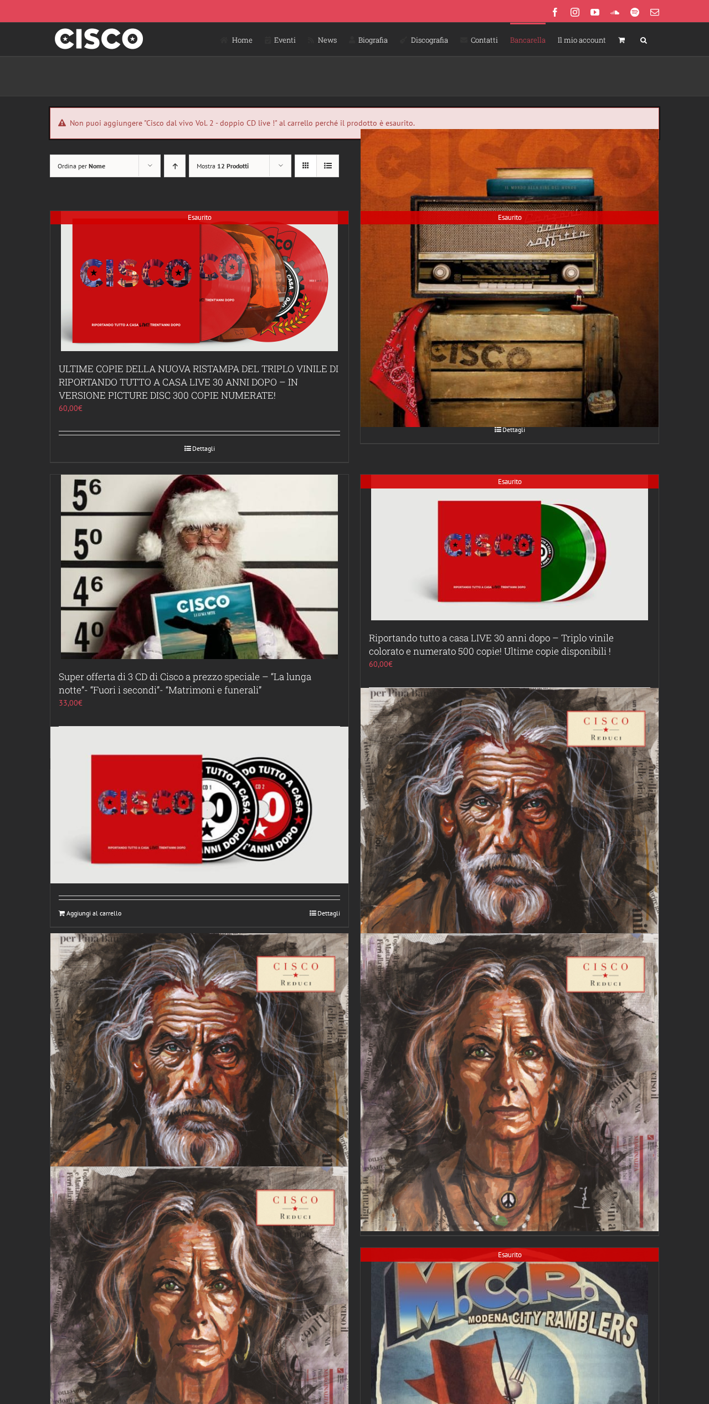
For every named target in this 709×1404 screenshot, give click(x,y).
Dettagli (203, 448)
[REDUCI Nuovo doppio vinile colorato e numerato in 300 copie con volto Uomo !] (510, 837)
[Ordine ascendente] (175, 166)
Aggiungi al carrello (93, 913)
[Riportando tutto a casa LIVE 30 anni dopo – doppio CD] (199, 805)
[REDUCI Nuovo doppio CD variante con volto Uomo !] (199, 1082)
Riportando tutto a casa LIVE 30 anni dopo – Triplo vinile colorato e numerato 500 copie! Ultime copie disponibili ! (491, 644)
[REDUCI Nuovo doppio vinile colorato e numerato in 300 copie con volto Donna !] (199, 1315)
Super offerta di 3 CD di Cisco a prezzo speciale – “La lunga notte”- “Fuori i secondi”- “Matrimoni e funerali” (185, 683)
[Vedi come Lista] (327, 166)
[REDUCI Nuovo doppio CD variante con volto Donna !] (510, 1082)
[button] (643, 39)
